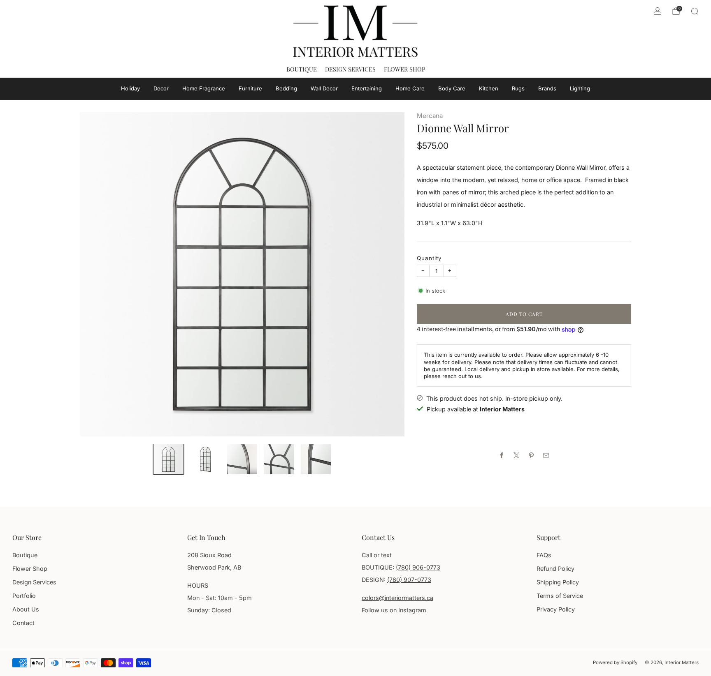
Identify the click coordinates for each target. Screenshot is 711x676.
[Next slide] (388, 274)
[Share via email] (546, 455)
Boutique (301, 69)
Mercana (430, 116)
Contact (23, 622)
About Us (25, 609)
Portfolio (24, 595)
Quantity (429, 258)
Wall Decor (324, 88)
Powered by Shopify (615, 662)
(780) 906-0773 (418, 567)
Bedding (286, 88)
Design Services (350, 69)
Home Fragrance (203, 88)
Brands (547, 88)
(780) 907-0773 (409, 579)
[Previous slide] (96, 274)
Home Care (410, 88)
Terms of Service (560, 595)
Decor (161, 88)
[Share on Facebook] (502, 455)
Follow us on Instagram (394, 610)
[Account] (657, 11)
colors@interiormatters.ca (397, 597)
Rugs (518, 88)
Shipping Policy (558, 582)
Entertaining (366, 88)
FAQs (544, 554)
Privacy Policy (556, 609)
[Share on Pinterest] (531, 455)
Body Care (451, 88)
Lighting (580, 88)
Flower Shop (404, 69)
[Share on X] (516, 455)
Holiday (130, 88)
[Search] (694, 11)
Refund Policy (555, 568)
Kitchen (488, 88)
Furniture (250, 88)
